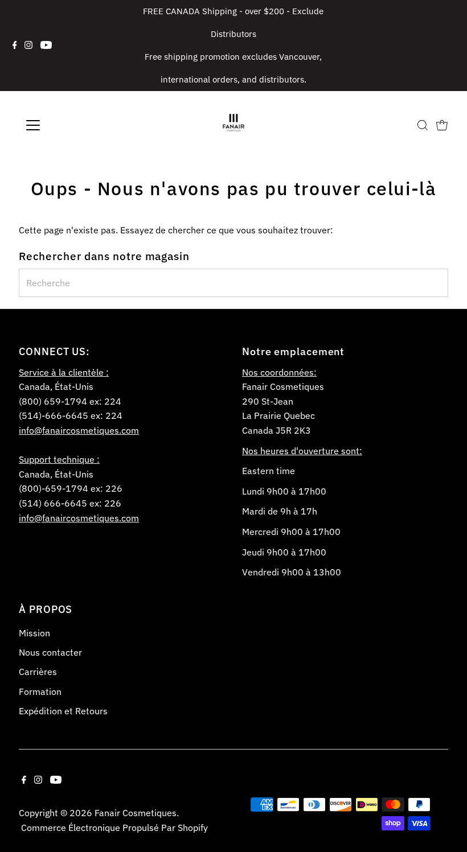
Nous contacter (50, 652)
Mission (34, 633)
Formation (40, 691)
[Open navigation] (70, 125)
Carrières (38, 671)
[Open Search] (422, 125)
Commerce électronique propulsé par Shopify (114, 827)
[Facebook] (15, 45)
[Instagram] (28, 45)
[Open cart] (442, 125)
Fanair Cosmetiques (136, 812)
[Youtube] (46, 45)
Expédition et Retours (63, 711)
